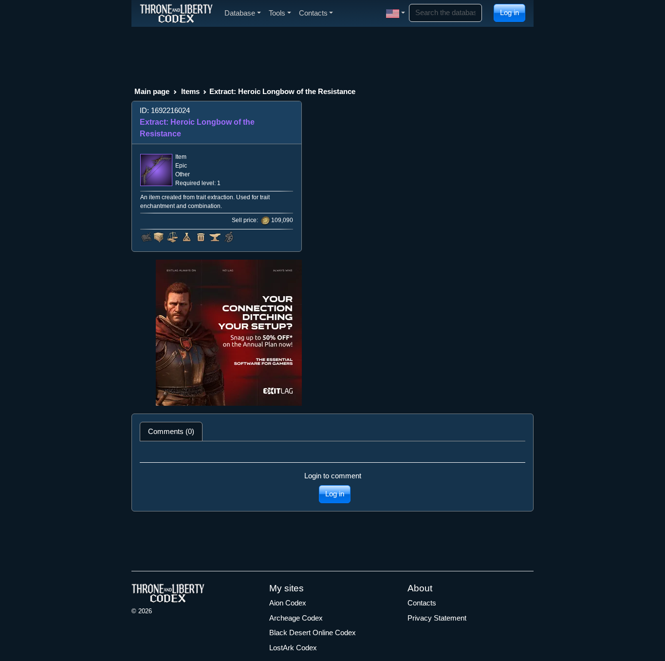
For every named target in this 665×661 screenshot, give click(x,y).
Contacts (421, 603)
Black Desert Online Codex (312, 632)
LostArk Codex (293, 647)
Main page (151, 91)
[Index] (176, 13)
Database (239, 13)
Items (190, 91)
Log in (509, 12)
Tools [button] (277, 13)
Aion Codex (287, 603)
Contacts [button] (313, 13)
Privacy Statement (436, 618)
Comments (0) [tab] (171, 431)
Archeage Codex (296, 618)
